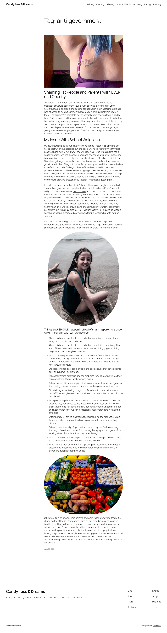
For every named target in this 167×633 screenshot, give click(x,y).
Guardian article (62, 108)
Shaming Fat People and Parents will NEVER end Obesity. (82, 94)
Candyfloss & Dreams (19, 4)
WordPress (157, 625)
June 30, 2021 (49, 549)
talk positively (79, 191)
